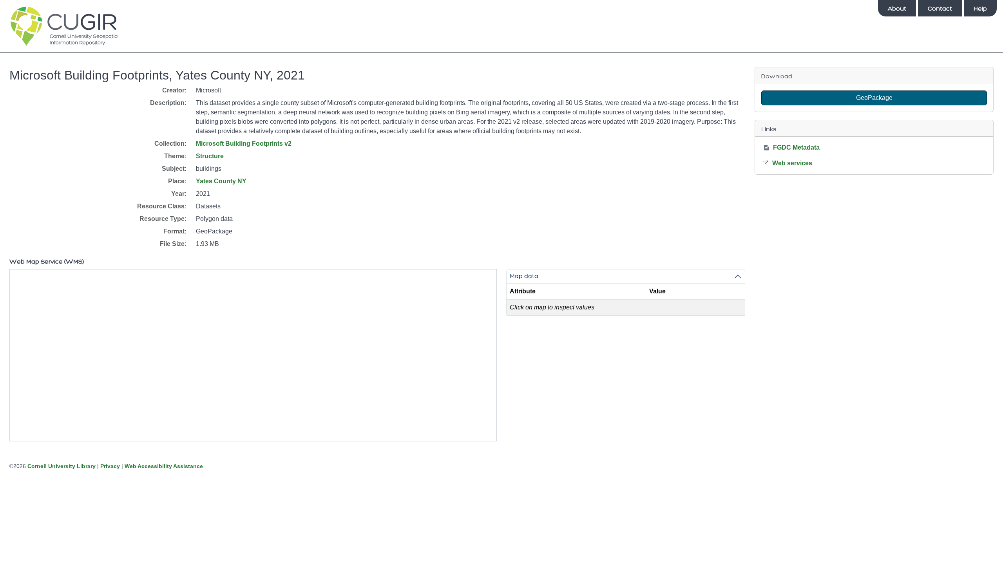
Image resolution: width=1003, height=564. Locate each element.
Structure (210, 156)
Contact (940, 8)
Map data (524, 276)
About (897, 8)
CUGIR (64, 26)
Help (980, 8)
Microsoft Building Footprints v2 (243, 143)
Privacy (110, 466)
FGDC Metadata (796, 147)
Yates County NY (221, 181)
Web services (792, 163)
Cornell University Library (61, 466)
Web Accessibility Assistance (164, 466)
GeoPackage (874, 97)
